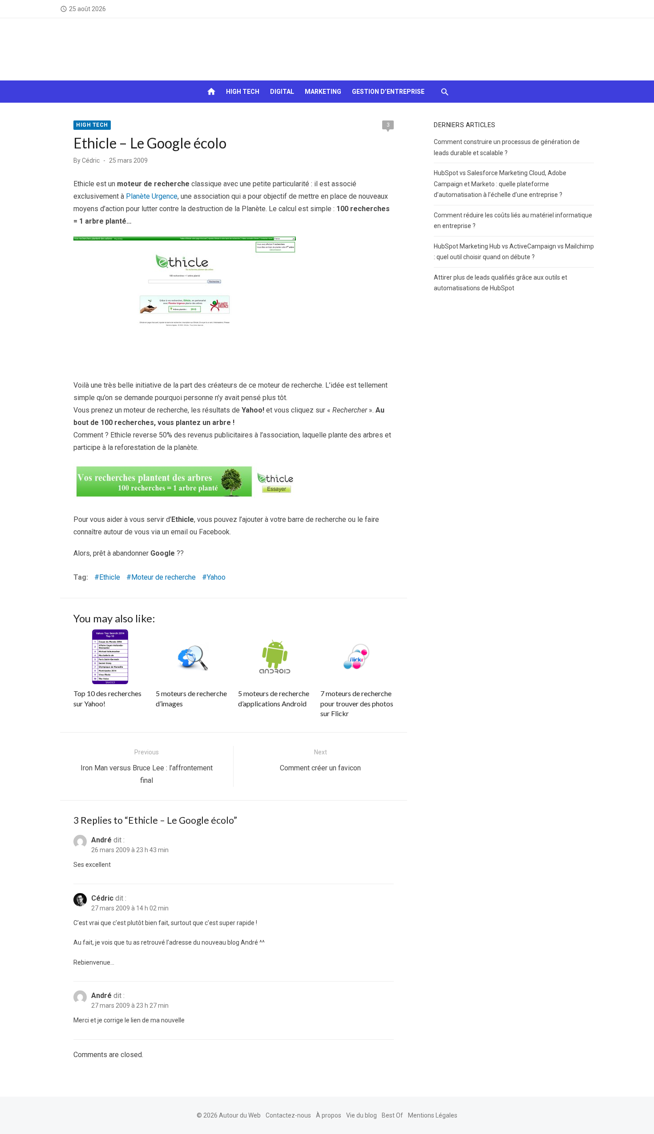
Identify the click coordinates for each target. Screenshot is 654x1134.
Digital (282, 91)
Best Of (392, 1115)
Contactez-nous (288, 1115)
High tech (242, 91)
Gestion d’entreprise (388, 91)
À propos (328, 1115)
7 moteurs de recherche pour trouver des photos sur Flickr (356, 703)
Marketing (323, 91)
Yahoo (216, 577)
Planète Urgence (152, 196)
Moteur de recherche (163, 577)
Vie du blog (361, 1115)
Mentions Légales (432, 1115)
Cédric (91, 160)
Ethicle (109, 577)
